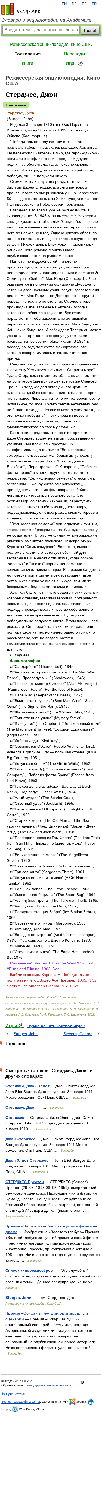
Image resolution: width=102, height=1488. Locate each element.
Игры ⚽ (74, 63)
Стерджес (14, 1117)
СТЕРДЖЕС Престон (24, 1182)
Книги (27, 63)
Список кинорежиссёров (29, 1270)
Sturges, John (26, 1034)
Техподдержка (35, 1385)
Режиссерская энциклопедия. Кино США (51, 44)
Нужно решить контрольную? (56, 1026)
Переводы (74, 54)
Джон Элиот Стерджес (26, 1160)
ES (84, 4)
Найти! (90, 30)
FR (94, 4)
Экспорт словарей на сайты (20, 1401)
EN (64, 4)
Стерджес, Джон (20, 1107)
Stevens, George (77, 1034)
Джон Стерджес (20, 1139)
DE (74, 4)
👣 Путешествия (13, 1394)
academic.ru (21, 9)
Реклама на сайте (59, 1385)
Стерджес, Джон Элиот (27, 1086)
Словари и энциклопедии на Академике (46, 20)
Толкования (28, 54)
